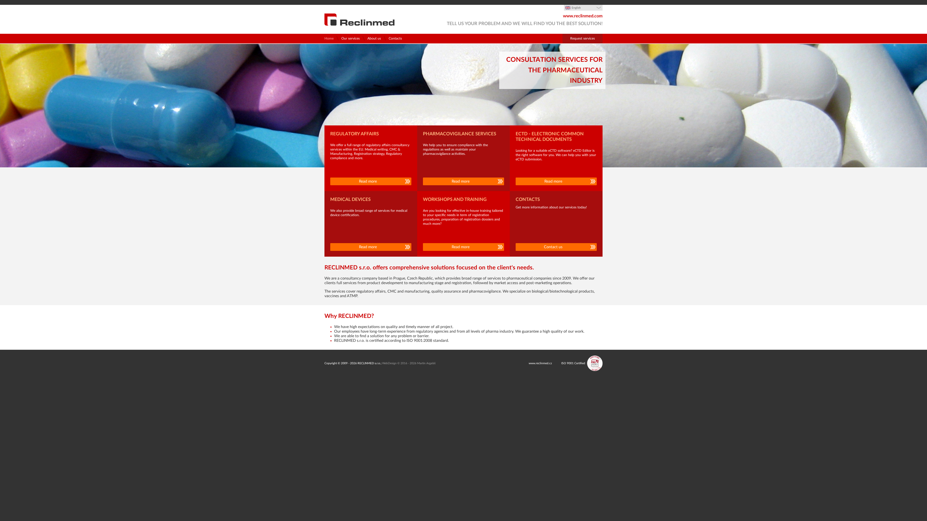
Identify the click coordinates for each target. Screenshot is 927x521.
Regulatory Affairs (354, 134)
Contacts (395, 38)
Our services (350, 38)
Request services (582, 38)
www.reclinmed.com (583, 16)
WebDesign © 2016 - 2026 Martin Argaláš (408, 363)
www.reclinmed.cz (540, 363)
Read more (368, 181)
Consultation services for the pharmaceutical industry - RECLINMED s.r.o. (359, 20)
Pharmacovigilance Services (459, 134)
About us (374, 38)
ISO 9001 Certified (573, 363)
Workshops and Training (455, 199)
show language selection (594, 9)
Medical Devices (350, 199)
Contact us (553, 247)
